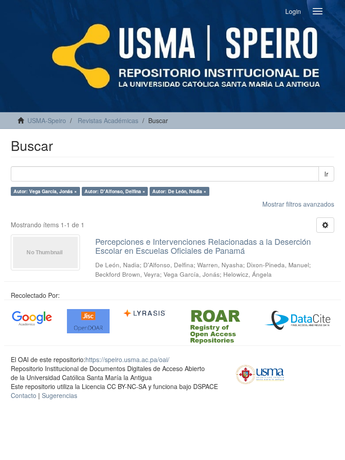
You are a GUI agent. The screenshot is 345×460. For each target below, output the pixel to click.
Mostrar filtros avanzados (298, 203)
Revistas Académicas (108, 120)
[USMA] (260, 373)
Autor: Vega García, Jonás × (45, 191)
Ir (326, 173)
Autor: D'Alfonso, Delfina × (114, 191)
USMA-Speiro (46, 120)
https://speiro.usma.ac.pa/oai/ (127, 359)
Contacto (23, 395)
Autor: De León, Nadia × (179, 191)
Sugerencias (59, 395)
